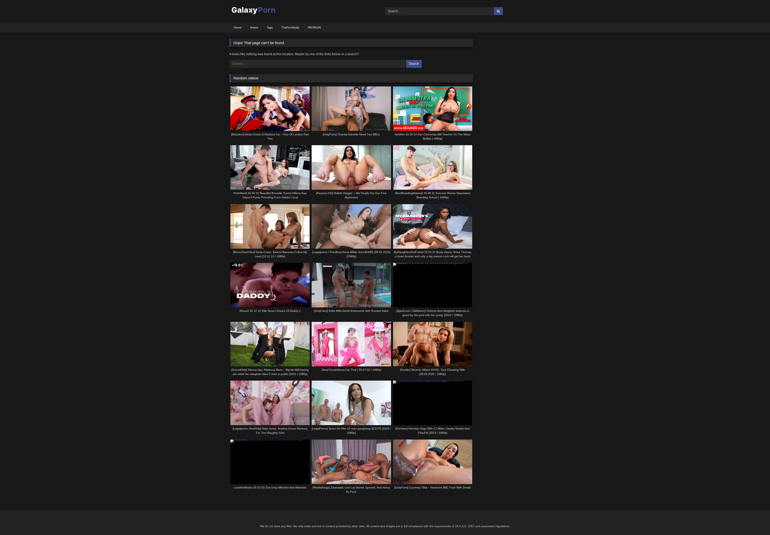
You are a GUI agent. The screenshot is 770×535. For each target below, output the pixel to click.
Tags (270, 27)
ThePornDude (290, 27)
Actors (254, 27)
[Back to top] (757, 523)
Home (237, 27)
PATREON (314, 27)
